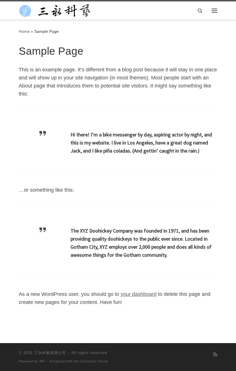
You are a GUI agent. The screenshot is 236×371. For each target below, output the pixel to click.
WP (42, 361)
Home (24, 31)
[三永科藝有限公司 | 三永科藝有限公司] (55, 10)
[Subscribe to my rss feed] (215, 354)
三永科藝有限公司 (50, 353)
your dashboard (139, 294)
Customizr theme (94, 361)
